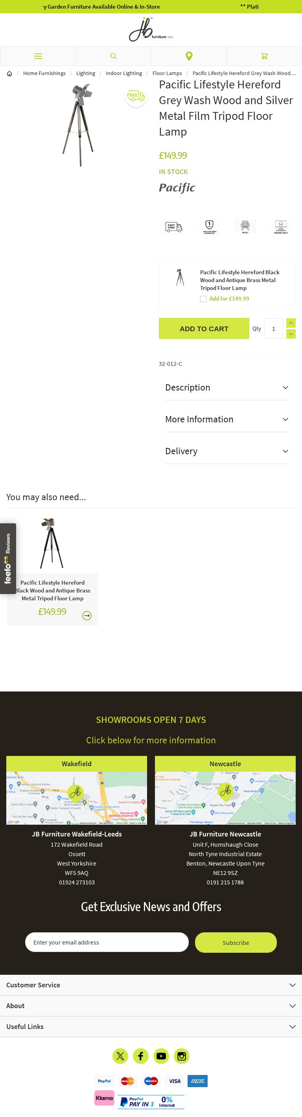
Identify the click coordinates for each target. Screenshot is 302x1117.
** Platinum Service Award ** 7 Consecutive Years (163, 6)
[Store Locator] (188, 56)
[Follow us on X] (120, 1056)
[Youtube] (161, 1056)
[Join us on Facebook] (141, 1056)
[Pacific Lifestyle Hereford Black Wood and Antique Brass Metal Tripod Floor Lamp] (52, 545)
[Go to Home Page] (9, 73)
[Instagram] (182, 1056)
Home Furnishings (44, 73)
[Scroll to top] (294, 1065)
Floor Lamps (167, 73)
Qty (256, 328)
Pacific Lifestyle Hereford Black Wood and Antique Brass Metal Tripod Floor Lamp (240, 280)
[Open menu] (38, 56)
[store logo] (151, 29)
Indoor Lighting (124, 73)
